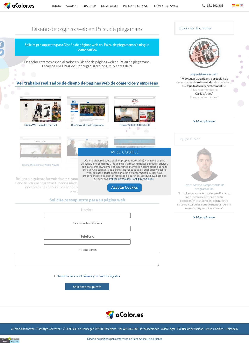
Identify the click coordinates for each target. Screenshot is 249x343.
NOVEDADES (109, 5)
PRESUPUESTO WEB (136, 5)
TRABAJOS (89, 5)
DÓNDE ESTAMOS (166, 5)
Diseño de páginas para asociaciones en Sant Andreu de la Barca (124, 338)
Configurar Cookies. (143, 178)
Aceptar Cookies (124, 187)
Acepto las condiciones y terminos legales (89, 276)
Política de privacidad (190, 329)
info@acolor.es (149, 329)
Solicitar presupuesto (87, 286)
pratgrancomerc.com (204, 74)
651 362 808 (215, 5)
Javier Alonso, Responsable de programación (204, 186)
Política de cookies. (120, 178)
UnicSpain (232, 329)
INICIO (56, 5)
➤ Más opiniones (204, 121)
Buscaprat (14, 341)
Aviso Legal (168, 329)
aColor (5, 341)
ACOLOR (71, 5)
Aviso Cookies (214, 329)
